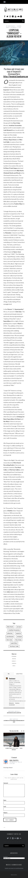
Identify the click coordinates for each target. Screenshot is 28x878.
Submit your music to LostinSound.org (14, 868)
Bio (8, 673)
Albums (19, 26)
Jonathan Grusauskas (14, 630)
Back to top (13, 874)
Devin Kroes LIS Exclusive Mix (14, 711)
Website (11, 702)
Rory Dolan (18, 639)
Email (14, 665)
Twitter (14, 658)
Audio (7, 27)
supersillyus (14, 643)
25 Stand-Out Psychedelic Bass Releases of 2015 (14, 720)
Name (4, 800)
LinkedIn (14, 663)
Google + (14, 661)
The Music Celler (14, 646)
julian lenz (10, 633)
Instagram (12, 704)
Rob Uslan (9, 639)
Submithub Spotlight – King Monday (14, 749)
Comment (5, 783)
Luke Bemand (10, 636)
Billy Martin (10, 626)
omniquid (19, 636)
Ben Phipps (14, 760)
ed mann (19, 626)
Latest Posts (19, 673)
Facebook (14, 656)
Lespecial (18, 633)
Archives (5, 856)
